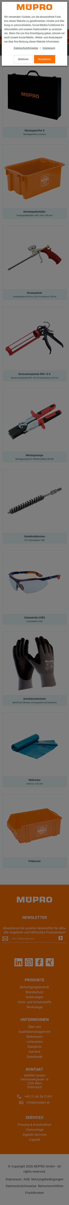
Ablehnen (23, 59)
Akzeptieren (44, 59)
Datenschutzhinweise (26, 48)
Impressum (49, 48)
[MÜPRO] (34, 7)
